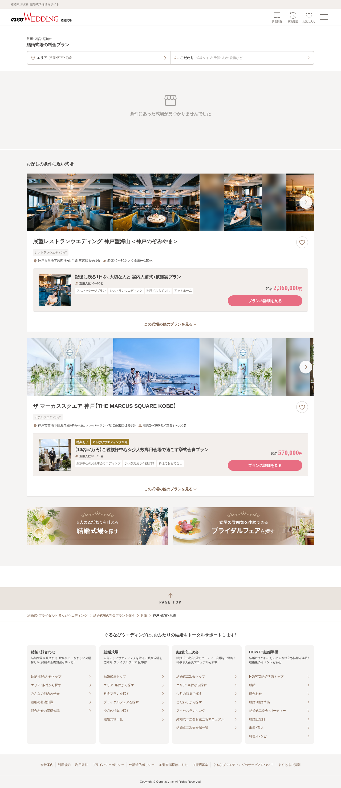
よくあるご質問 (289, 765)
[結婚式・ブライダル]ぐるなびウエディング (57, 615)
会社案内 (46, 765)
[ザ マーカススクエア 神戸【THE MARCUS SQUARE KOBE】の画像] (170, 367)
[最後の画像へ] (305, 202)
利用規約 (64, 765)
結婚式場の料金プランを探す (114, 615)
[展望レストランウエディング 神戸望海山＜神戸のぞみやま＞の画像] (170, 202)
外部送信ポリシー (142, 765)
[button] (170, 290)
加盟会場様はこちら (173, 765)
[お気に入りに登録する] (302, 242)
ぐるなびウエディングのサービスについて (243, 765)
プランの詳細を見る (265, 301)
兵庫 (144, 615)
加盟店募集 (200, 765)
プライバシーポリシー (108, 765)
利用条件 (81, 765)
